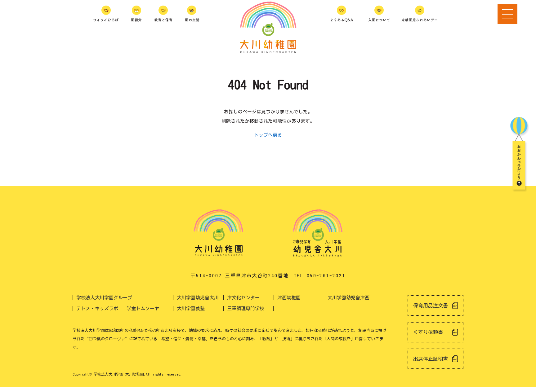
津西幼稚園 (289, 297)
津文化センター (243, 297)
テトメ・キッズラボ (97, 308)
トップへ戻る (268, 135)
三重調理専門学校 (245, 308)
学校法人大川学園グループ (104, 297)
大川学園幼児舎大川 (198, 297)
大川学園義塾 (191, 308)
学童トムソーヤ (143, 308)
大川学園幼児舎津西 (348, 297)
